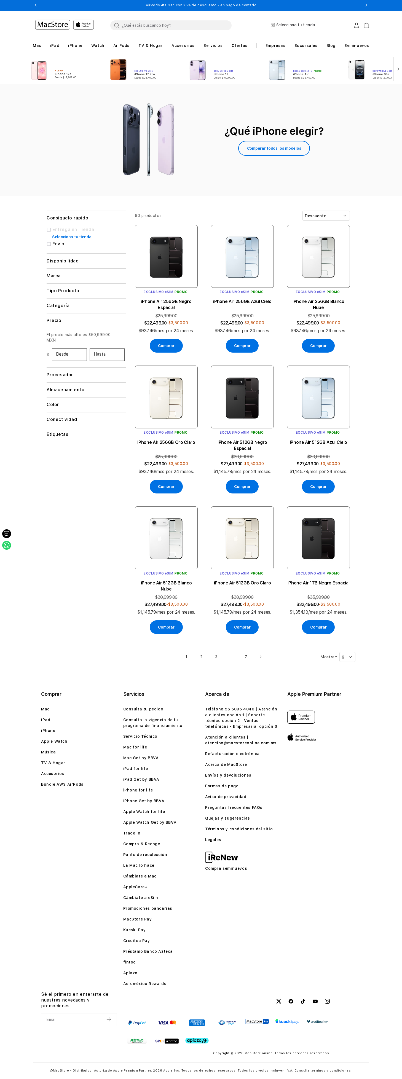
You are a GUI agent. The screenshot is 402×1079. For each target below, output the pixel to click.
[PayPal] (137, 1023)
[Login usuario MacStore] (356, 25)
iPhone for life (138, 790)
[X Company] (279, 1002)
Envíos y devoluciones (228, 775)
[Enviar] (109, 1019)
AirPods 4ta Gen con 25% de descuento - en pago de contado (201, 5)
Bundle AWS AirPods (62, 784)
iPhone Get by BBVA (144, 801)
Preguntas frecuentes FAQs (233, 807)
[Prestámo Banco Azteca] (137, 1041)
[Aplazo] (197, 1040)
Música (48, 752)
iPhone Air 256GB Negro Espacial (166, 304)
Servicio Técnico (140, 736)
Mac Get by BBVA (141, 758)
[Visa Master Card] (167, 1023)
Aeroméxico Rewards (145, 983)
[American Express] (197, 1023)
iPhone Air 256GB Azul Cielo (242, 301)
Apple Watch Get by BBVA (150, 822)
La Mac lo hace (138, 865)
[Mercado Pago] (227, 1023)
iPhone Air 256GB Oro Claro (166, 442)
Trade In (132, 833)
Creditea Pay (136, 940)
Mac (45, 709)
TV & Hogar (53, 763)
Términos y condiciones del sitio (239, 829)
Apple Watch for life (144, 811)
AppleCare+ (135, 887)
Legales (213, 840)
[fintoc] (167, 1041)
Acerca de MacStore (226, 764)
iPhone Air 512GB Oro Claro (242, 583)
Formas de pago (221, 786)
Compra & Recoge (141, 844)
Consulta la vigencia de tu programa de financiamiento (153, 723)
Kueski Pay (134, 930)
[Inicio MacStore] (64, 25)
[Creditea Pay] (317, 1021)
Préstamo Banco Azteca (148, 951)
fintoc (129, 962)
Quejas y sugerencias (227, 818)
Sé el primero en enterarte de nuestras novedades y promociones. (74, 1000)
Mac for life (135, 747)
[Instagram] (327, 1002)
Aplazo (130, 973)
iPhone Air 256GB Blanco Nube (318, 304)
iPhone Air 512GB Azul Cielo (318, 442)
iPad (45, 720)
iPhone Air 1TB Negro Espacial (319, 583)
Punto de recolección (145, 854)
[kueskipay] (287, 1021)
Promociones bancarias (148, 908)
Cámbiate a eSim (140, 897)
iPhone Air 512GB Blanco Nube (166, 586)
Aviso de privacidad (225, 797)
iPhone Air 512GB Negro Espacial (242, 445)
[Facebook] (291, 1002)
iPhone (48, 730)
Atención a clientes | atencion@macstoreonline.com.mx (241, 740)
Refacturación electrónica (232, 753)
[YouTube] (315, 1002)
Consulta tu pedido (143, 709)
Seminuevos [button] (356, 45)
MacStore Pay (137, 919)
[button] (35, 5)
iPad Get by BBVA (141, 779)
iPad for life (135, 768)
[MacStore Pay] (257, 1021)
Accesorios (52, 773)
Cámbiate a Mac (140, 876)
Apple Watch (54, 741)
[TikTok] (303, 1002)
